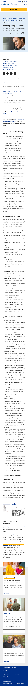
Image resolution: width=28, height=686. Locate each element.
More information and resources (10, 69)
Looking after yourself (14, 20)
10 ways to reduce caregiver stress (10, 65)
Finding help (7, 613)
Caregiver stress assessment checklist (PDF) (18, 503)
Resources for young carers (11, 651)
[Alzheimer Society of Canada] (9, 4)
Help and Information (7, 18)
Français (25, 1)
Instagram (13, 670)
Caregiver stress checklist (8, 67)
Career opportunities (7, 681)
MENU (25, 4)
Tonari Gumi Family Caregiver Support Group (13, 534)
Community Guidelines (7, 679)
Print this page (15, 73)
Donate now (13, 9)
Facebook (8, 670)
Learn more (6, 593)
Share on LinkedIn (11, 73)
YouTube (16, 670)
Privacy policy (5, 676)
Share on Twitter (7, 73)
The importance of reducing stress (10, 61)
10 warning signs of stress (8, 63)
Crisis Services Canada (8, 83)
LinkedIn (19, 670)
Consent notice (5, 678)
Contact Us (19, 1)
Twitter (11, 670)
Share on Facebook (4, 73)
